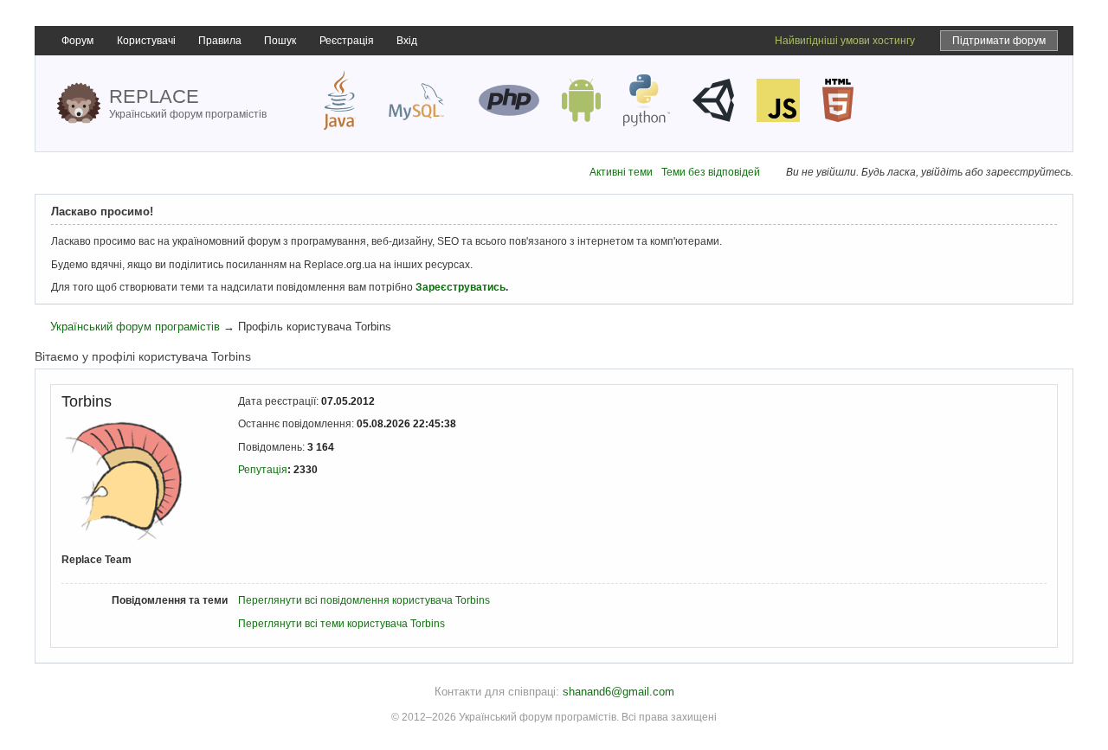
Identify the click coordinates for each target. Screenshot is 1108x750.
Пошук (280, 41)
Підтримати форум (999, 41)
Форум (77, 41)
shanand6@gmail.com (618, 691)
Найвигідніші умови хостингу (845, 41)
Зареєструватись (461, 287)
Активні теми (621, 172)
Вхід (406, 41)
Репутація (262, 470)
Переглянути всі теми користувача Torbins (341, 624)
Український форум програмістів (135, 326)
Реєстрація (346, 41)
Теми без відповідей (710, 172)
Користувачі (146, 41)
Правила (220, 41)
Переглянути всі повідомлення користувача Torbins (364, 600)
